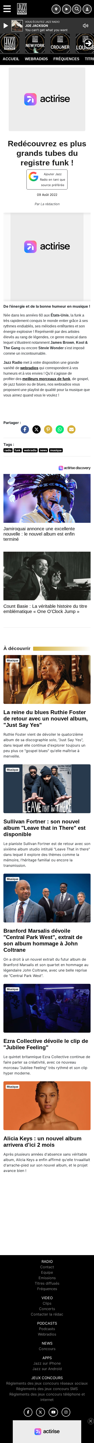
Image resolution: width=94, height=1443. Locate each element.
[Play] (6, 25)
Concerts (47, 1308)
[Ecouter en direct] (66, 9)
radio (8, 450)
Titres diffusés (47, 1283)
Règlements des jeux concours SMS (47, 1388)
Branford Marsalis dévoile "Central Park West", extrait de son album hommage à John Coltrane (42, 940)
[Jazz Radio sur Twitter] (40, 1412)
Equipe (47, 1272)
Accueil (11, 59)
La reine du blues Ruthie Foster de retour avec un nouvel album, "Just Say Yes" (45, 718)
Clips (47, 1303)
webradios (29, 368)
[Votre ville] (56, 9)
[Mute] (85, 25)
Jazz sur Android (47, 1368)
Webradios (36, 59)
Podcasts (47, 1328)
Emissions (47, 1278)
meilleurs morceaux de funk (46, 379)
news (43, 450)
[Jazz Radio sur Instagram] (66, 1412)
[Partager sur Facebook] (23, 431)
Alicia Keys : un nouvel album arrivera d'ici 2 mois (42, 1141)
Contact (47, 1267)
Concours (47, 1348)
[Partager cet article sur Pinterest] (47, 431)
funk (18, 450)
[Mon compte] (87, 9)
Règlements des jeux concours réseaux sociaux (47, 1383)
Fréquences (66, 59)
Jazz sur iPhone (47, 1363)
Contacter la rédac (47, 1314)
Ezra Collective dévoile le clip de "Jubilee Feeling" (45, 1044)
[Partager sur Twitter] (35, 431)
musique (56, 450)
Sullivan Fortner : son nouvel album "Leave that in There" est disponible (44, 827)
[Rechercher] (76, 9)
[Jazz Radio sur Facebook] (28, 1412)
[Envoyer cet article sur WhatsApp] (58, 431)
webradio (30, 450)
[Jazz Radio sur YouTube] (53, 1412)
